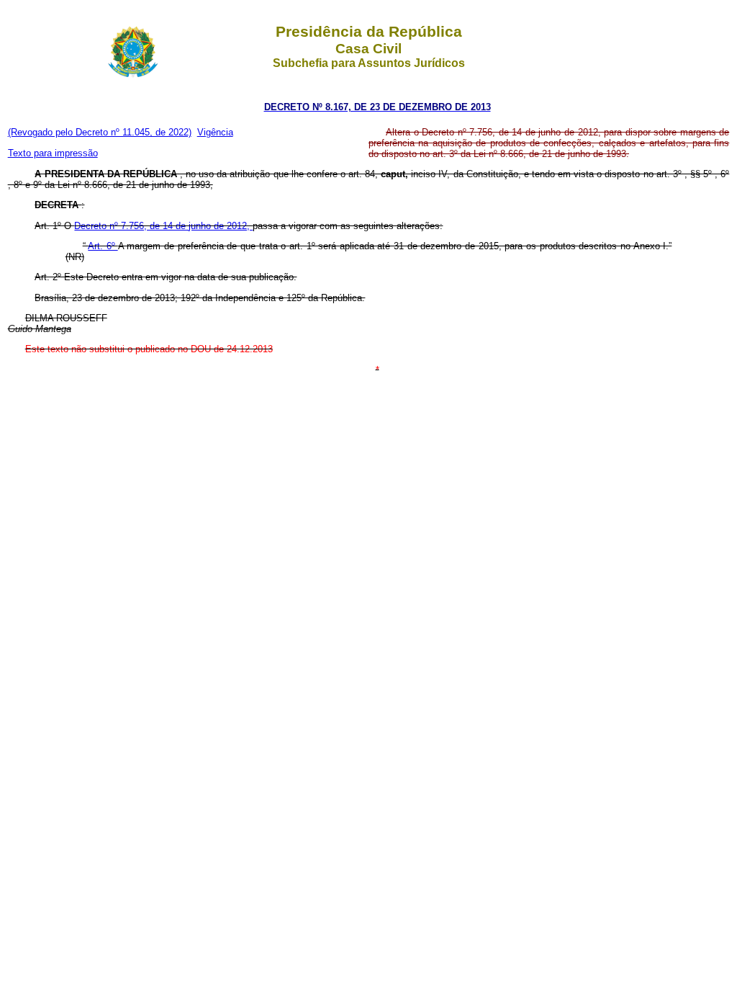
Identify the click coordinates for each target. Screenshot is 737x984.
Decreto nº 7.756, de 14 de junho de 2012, (163, 225)
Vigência (215, 132)
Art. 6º (102, 246)
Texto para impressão (53, 153)
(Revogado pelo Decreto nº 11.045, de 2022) (99, 132)
